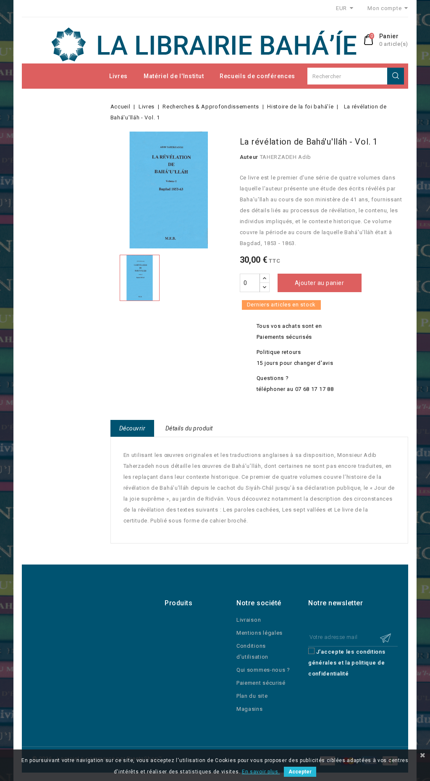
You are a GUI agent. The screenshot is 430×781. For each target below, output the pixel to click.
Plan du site (251, 696)
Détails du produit (189, 428)
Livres (118, 76)
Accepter (300, 772)
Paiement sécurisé (261, 683)
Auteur (249, 157)
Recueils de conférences (257, 76)
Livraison (248, 620)
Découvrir (132, 428)
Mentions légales (259, 633)
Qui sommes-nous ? (263, 670)
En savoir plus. (261, 772)
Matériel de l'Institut (174, 76)
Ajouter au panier (319, 283)
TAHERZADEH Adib (286, 157)
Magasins (249, 709)
